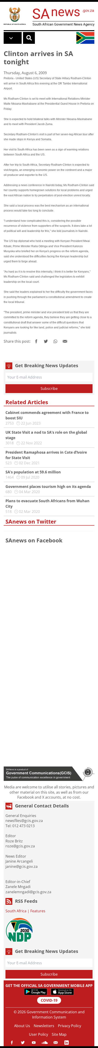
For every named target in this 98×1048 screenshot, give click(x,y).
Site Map (59, 1034)
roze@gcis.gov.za (20, 846)
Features (37, 910)
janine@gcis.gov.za (21, 866)
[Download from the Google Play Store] (35, 991)
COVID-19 (49, 1000)
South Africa (15, 910)
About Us (22, 1025)
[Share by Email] (65, 341)
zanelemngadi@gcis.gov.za (28, 891)
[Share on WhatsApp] (55, 341)
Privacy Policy (69, 1025)
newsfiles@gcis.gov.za (24, 820)
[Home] (15, 16)
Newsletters (44, 1025)
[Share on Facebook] (36, 341)
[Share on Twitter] (46, 341)
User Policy (38, 1034)
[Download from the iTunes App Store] (62, 991)
